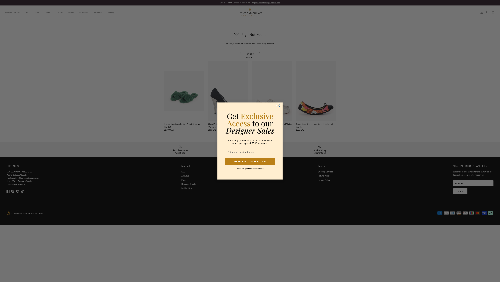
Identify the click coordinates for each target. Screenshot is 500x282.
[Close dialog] (278, 105)
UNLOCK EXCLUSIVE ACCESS (250, 161)
